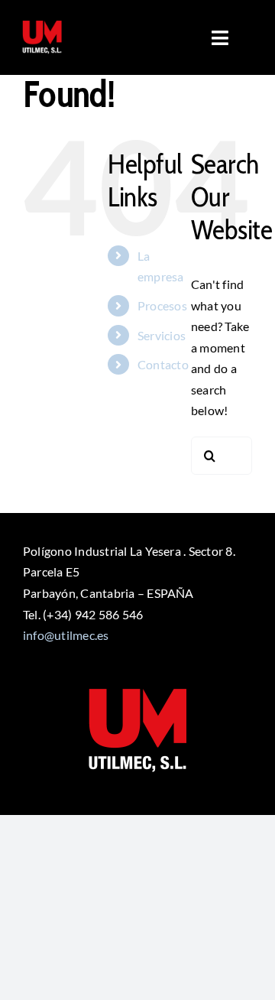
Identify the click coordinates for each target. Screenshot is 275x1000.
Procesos (162, 305)
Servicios (162, 335)
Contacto (163, 364)
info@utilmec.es (66, 635)
